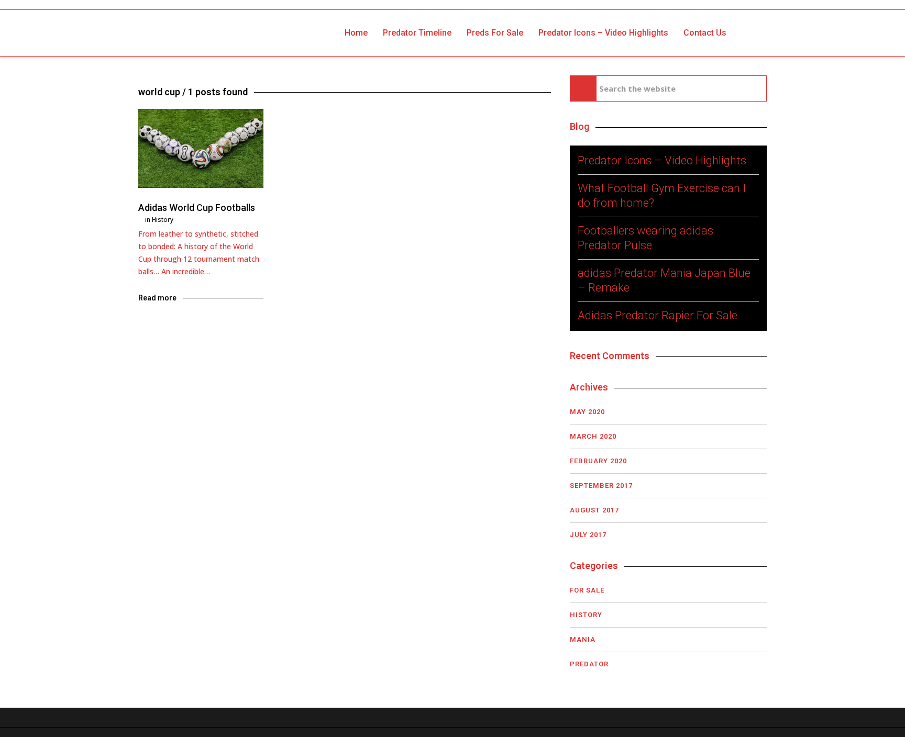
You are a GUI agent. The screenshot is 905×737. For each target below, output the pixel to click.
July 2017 (588, 535)
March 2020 (593, 436)
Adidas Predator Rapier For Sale (657, 315)
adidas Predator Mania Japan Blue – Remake (664, 280)
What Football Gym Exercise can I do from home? (662, 195)
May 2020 (587, 412)
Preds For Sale (495, 33)
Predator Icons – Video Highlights (603, 33)
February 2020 (598, 461)
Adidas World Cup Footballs (196, 207)
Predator (589, 664)
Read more (157, 298)
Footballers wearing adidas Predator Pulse (645, 238)
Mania (582, 639)
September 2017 (601, 485)
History (162, 219)
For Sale (587, 590)
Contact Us (704, 33)
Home (356, 33)
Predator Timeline (417, 33)
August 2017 (594, 510)
